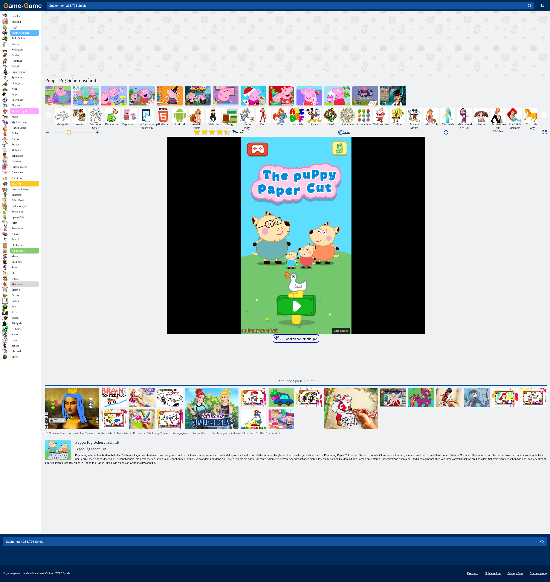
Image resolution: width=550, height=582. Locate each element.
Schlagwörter (515, 573)
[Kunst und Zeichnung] (72, 408)
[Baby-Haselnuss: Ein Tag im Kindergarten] (281, 419)
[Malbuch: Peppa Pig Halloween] (170, 95)
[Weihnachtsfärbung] (351, 408)
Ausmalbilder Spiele (81, 433)
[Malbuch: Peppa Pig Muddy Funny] (142, 95)
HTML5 (262, 433)
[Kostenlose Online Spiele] (22, 5)
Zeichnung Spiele (157, 433)
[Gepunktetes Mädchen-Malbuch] (449, 397)
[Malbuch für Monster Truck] (309, 397)
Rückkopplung (538, 573)
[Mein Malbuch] (281, 397)
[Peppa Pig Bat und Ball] (365, 95)
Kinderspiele (104, 433)
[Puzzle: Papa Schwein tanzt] (58, 95)
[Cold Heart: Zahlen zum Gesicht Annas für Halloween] (393, 95)
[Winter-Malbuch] (253, 397)
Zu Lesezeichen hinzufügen (298, 339)
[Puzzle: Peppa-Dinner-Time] (86, 95)
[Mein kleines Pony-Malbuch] (421, 397)
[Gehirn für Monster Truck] (114, 397)
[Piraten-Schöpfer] (477, 397)
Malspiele (122, 433)
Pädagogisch (180, 433)
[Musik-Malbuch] (533, 397)
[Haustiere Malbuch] (142, 419)
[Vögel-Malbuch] (114, 419)
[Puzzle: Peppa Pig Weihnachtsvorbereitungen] (281, 95)
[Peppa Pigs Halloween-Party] (198, 95)
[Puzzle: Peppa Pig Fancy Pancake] (225, 95)
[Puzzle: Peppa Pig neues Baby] (309, 95)
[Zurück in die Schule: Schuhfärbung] (253, 419)
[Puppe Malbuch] (142, 397)
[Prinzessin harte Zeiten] (211, 408)
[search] (529, 6)
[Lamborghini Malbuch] (170, 397)
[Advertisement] (170, 44)
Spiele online (57, 433)
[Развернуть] (544, 132)
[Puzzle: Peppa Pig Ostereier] (337, 95)
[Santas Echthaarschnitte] (393, 397)
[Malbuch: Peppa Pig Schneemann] (253, 95)
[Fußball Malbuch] (505, 397)
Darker (346, 132)
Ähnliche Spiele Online (296, 381)
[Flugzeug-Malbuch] (170, 419)
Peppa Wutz (199, 433)
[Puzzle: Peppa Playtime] (114, 95)
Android (276, 433)
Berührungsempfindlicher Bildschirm (232, 433)
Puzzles (137, 433)
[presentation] (48, 115)
